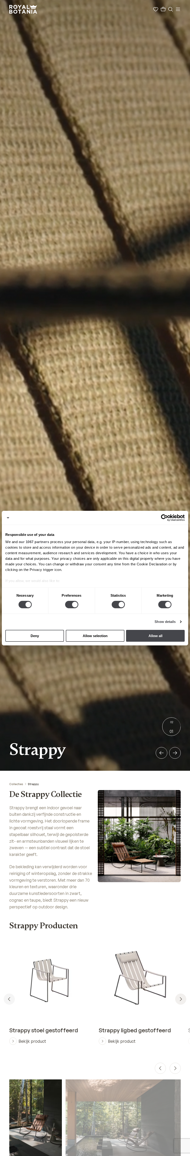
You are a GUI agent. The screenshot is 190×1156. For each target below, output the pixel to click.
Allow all (155, 636)
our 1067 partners (34, 542)
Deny (35, 636)
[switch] (71, 604)
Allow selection (95, 636)
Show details (165, 622)
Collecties (16, 784)
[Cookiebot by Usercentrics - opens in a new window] (164, 517)
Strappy (33, 784)
